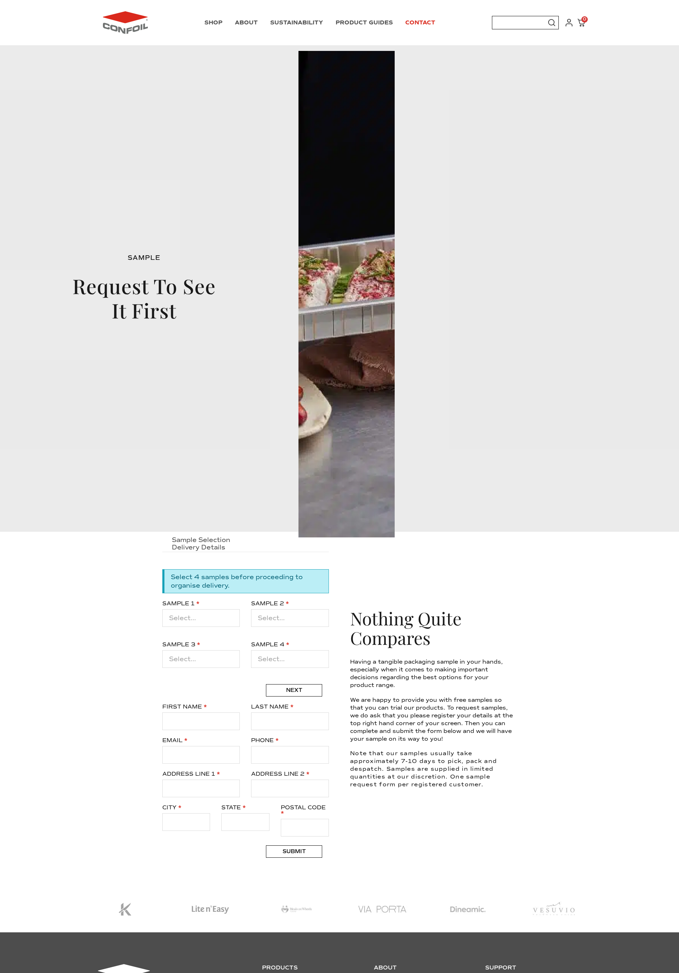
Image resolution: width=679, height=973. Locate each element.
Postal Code (303, 810)
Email (174, 740)
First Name (184, 707)
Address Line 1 (191, 774)
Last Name (272, 707)
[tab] (245, 540)
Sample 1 (180, 603)
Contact (420, 22)
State (233, 807)
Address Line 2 (280, 774)
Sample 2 (270, 603)
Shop (213, 22)
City (171, 807)
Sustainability (296, 22)
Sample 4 (270, 644)
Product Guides (364, 22)
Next (294, 690)
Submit (294, 851)
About (246, 22)
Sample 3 (181, 644)
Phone (265, 740)
